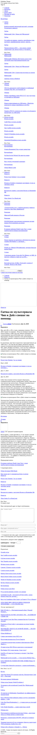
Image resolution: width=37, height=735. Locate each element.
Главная (6, 7)
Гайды (6, 22)
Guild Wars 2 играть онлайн (12, 122)
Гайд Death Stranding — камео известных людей (15, 707)
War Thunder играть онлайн (9, 561)
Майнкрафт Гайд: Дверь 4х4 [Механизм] (16, 34)
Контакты (7, 9)
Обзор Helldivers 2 (6, 633)
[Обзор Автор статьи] (4, 430)
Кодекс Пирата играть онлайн (10, 582)
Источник (4, 416)
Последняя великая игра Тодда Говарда (13, 639)
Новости (7, 172)
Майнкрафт (7, 54)
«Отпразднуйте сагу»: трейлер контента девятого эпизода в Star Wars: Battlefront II (19, 208)
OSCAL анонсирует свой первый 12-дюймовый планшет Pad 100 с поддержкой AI (19, 88)
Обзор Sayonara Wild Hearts (9, 471)
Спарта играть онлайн (7, 570)
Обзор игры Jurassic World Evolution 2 (12, 682)
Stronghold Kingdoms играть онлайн (15, 140)
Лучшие (3, 419)
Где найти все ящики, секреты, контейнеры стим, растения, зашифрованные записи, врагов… (19, 41)
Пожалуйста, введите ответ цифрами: (12, 539)
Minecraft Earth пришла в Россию (14, 215)
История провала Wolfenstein (9, 679)
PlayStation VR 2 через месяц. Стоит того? (13, 650)
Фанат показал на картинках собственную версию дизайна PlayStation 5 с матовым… (19, 240)
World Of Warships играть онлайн (14, 134)
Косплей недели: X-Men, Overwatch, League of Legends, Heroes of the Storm (18, 263)
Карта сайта (8, 12)
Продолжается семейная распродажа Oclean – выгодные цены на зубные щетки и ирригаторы (18, 713)
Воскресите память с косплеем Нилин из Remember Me (17, 374)
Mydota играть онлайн (7, 564)
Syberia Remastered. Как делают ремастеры (17, 149)
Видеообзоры (8, 144)
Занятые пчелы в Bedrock (12, 78)
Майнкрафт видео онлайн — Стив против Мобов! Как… (18, 658)
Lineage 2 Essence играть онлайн (11, 567)
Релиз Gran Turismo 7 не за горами (14, 177)
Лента (6, 11)
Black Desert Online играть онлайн (11, 576)
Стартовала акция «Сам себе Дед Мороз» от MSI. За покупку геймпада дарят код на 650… (20, 256)
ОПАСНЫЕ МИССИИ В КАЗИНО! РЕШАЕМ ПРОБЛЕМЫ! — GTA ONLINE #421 (15, 603)
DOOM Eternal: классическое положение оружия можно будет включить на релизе (19, 222)
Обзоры (6, 83)
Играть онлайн (8, 117)
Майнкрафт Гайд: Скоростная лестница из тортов (19, 72)
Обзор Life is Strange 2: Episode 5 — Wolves (14, 727)
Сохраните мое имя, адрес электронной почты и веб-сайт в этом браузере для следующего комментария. (18, 535)
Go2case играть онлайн (8, 558)
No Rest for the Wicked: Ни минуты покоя (16, 155)
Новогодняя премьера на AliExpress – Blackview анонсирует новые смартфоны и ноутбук (19, 104)
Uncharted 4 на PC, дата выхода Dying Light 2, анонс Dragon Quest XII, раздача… (17, 595)
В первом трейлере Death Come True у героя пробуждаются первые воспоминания (17, 229)
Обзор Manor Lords (10, 167)
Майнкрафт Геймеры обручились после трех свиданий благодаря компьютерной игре (18, 59)
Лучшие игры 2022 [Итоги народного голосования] (16, 647)
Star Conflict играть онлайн (12, 128)
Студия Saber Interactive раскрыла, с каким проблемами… (18, 665)
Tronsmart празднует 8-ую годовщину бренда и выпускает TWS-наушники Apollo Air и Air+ (18, 723)
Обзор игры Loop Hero (8, 588)
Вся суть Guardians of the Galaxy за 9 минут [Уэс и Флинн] (18, 599)
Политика (7, 16)
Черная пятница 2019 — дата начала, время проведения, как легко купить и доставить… (18, 48)
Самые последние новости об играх (12, 272)
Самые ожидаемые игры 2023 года (11, 636)
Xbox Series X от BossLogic (12, 198)
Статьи (6, 235)
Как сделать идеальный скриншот (14, 161)
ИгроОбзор (4, 19)
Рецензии (7, 203)
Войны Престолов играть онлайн (11, 573)
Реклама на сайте (9, 14)
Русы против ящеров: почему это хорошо (13, 591)
